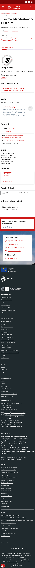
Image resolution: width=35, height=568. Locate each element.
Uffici (16, 13)
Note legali (4, 493)
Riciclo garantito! (5, 526)
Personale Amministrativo (8, 310)
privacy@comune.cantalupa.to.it (13, 459)
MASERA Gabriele (8, 176)
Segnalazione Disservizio (7, 480)
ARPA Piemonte (5, 536)
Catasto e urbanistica (6, 335)
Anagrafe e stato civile (7, 327)
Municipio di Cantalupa (9, 107)
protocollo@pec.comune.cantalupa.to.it (15, 140)
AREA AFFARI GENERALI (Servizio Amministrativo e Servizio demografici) (13, 89)
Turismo (3, 355)
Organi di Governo (6, 297)
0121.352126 (7, 405)
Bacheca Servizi (5, 485)
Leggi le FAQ (4, 475)
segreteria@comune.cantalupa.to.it (11, 137)
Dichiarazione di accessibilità (8, 470)
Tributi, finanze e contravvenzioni (10, 353)
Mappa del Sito (5, 506)
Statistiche (4, 504)
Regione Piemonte (6, 2)
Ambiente (3, 324)
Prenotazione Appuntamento (9, 478)
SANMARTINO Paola (8, 181)
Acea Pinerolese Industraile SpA (9, 528)
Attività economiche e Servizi (9, 394)
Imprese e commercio (6, 345)
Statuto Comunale (6, 488)
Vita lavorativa (5, 358)
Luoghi (3, 384)
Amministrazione (9, 13)
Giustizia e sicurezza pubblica (8, 342)
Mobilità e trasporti (6, 348)
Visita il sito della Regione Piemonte (10, 515)
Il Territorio (4, 386)
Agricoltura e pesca (6, 322)
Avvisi (2, 372)
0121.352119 (8, 132)
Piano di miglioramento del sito (9, 473)
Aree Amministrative (6, 300)
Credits (3, 498)
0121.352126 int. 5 (13, 128)
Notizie (3, 367)
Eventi (2, 381)
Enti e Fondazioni (5, 308)
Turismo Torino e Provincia (8, 533)
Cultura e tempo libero (7, 337)
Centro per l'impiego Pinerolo (8, 523)
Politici (2, 313)
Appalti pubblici (5, 329)
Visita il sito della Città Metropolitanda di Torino (13, 518)
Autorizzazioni (4, 332)
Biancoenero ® (13, 562)
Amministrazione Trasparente (9, 467)
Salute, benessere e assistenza (9, 350)
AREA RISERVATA (17, 566)
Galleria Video (4, 391)
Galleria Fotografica (6, 389)
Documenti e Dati (5, 305)
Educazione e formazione (7, 340)
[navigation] (3, 7)
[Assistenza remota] (25, 558)
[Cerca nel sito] (31, 7)
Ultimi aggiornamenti (6, 501)
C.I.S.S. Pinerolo (5, 531)
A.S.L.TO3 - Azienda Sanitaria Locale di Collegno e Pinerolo (17, 520)
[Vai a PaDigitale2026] (11, 289)
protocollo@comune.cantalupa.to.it (14, 415)
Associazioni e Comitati (7, 396)
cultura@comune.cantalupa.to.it (14, 135)
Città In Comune (19, 558)
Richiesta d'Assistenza (7, 483)
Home (2, 13)
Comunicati (4, 369)
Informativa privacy (6, 491)
